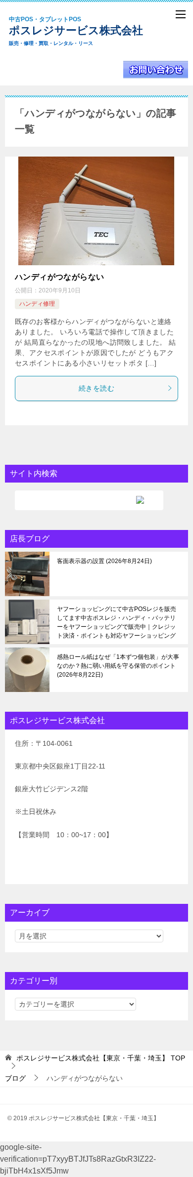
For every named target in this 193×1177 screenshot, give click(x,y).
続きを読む (96, 388)
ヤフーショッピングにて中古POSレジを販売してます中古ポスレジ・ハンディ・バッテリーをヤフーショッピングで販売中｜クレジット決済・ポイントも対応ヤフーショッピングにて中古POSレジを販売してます (118, 622)
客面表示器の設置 (103, 561)
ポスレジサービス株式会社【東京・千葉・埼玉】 (84, 31)
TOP (100, 1058)
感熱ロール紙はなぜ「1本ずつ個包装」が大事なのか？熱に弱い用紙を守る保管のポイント (118, 665)
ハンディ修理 (37, 303)
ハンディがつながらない (59, 277)
